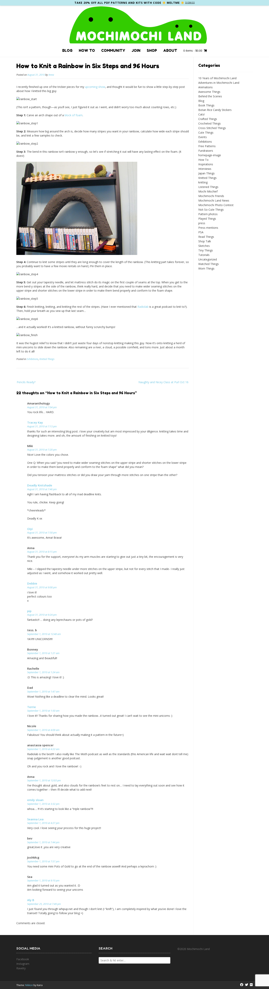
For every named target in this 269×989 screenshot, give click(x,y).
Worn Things (206, 268)
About (170, 50)
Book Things (206, 105)
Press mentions (208, 228)
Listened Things (208, 187)
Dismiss (190, 2)
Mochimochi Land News (213, 200)
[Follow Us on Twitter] (246, 984)
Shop (152, 50)
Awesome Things (209, 92)
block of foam (74, 115)
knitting (203, 182)
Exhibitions (32, 359)
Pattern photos (208, 214)
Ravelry (21, 968)
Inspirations (205, 164)
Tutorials (204, 255)
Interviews (204, 169)
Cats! (201, 114)
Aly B (30, 900)
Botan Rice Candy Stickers (215, 110)
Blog (67, 50)
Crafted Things (207, 119)
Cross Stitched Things (212, 128)
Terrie (31, 707)
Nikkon (29, 985)
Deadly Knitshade (39, 485)
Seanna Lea (35, 819)
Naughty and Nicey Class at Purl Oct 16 (163, 382)
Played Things (207, 218)
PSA (200, 232)
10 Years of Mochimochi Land (217, 78)
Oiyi (30, 529)
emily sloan (35, 800)
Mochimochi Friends (211, 196)
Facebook (22, 959)
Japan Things (206, 173)
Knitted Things (46, 359)
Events (202, 137)
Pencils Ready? (26, 382)
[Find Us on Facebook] (241, 984)
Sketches (204, 246)
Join (136, 50)
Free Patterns (207, 146)
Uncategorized (207, 259)
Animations (205, 87)
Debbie (32, 583)
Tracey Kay (35, 422)
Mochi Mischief (208, 191)
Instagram (22, 964)
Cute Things (205, 132)
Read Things (206, 237)
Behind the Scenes (210, 96)
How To (87, 50)
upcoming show (95, 87)
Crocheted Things (209, 123)
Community (113, 50)
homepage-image (209, 155)
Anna (51, 74)
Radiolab (142, 307)
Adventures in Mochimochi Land (218, 83)
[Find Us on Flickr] (251, 984)
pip (29, 611)
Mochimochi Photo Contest (216, 205)
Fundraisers (205, 150)
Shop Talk (204, 241)
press (201, 223)
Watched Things (208, 264)
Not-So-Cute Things (211, 209)
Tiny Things (205, 250)
